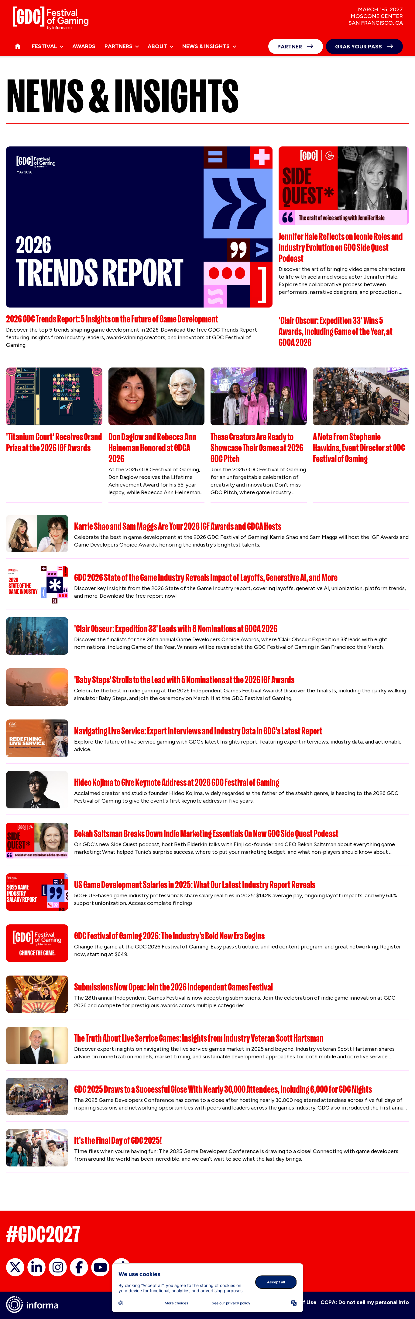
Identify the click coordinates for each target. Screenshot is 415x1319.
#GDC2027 (43, 1234)
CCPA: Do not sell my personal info (365, 1302)
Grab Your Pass (358, 46)
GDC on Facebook (79, 1267)
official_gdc (15, 1267)
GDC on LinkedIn (36, 1267)
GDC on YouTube (100, 1267)
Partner (289, 46)
